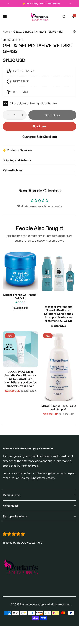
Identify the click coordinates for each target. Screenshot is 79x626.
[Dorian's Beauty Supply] (39, 16)
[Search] (64, 16)
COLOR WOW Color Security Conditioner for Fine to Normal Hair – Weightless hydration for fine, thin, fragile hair (20, 379)
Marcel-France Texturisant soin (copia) (58, 407)
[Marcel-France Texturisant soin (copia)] (58, 366)
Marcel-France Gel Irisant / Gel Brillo (20, 296)
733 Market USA (13, 40)
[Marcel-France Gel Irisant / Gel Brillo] (20, 269)
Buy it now (39, 126)
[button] (8, 3)
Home (6, 31)
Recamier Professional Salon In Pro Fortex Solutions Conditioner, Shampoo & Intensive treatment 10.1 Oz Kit (58, 314)
